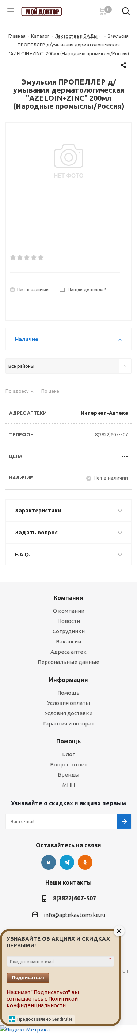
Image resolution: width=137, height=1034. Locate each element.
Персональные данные (68, 662)
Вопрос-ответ (68, 764)
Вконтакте (48, 862)
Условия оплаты (68, 703)
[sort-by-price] (53, 394)
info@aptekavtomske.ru (74, 915)
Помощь (68, 693)
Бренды (68, 775)
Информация (68, 679)
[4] (34, 258)
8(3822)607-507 (111, 434)
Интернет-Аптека (104, 413)
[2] (20, 258)
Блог (68, 754)
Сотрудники (69, 631)
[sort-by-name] (19, 394)
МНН (68, 785)
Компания (68, 597)
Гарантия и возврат (68, 723)
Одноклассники (85, 862)
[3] (27, 258)
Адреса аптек (68, 652)
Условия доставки (68, 713)
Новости (68, 621)
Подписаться (28, 977)
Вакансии (68, 641)
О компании (68, 611)
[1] (13, 258)
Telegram (67, 862)
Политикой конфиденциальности (42, 1002)
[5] (41, 258)
